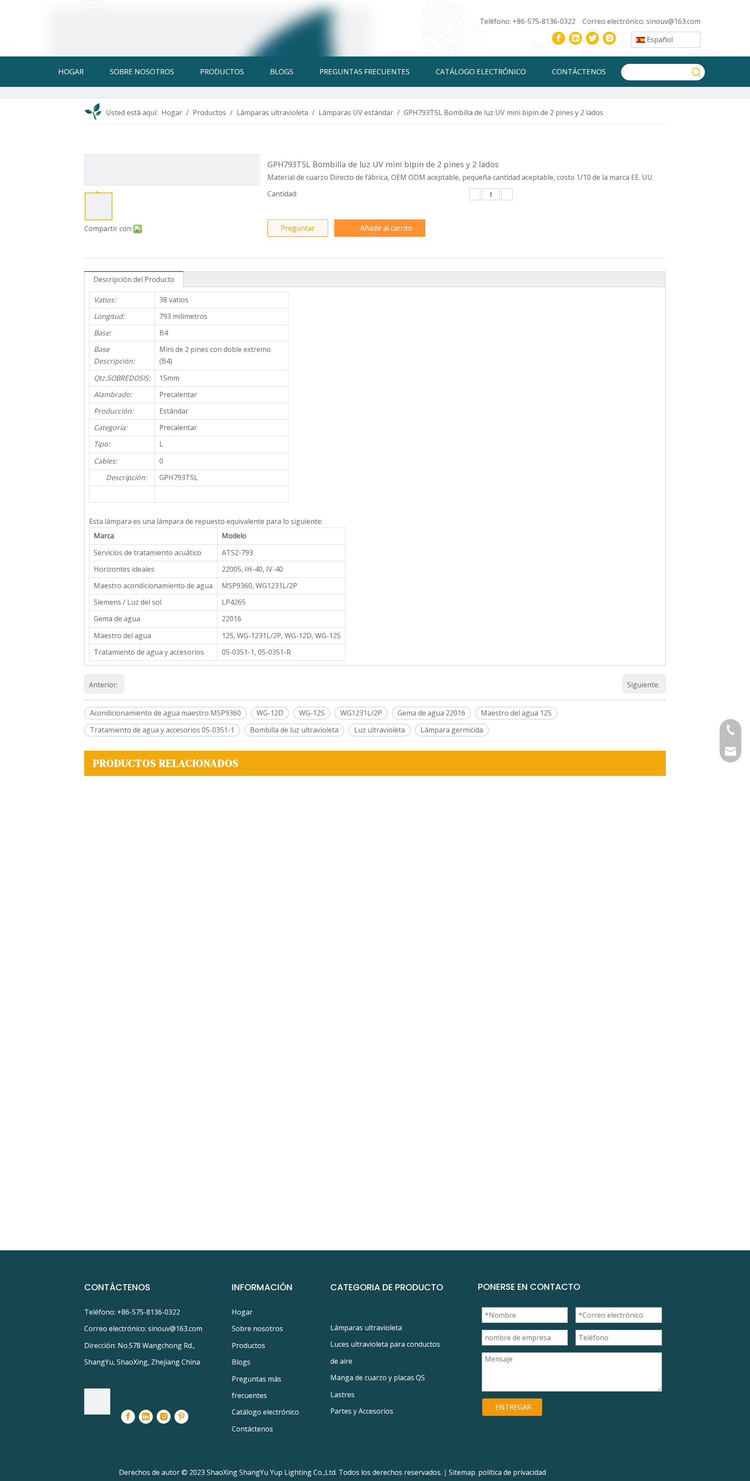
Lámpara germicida (452, 730)
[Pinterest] (181, 1417)
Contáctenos (252, 1429)
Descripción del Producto (133, 279)
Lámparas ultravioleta (366, 1327)
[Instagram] (609, 38)
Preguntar (298, 228)
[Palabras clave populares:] (696, 72)
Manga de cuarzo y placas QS (377, 1377)
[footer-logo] (97, 1401)
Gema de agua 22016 (431, 713)
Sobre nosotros (257, 1328)
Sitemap (462, 1472)
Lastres (342, 1394)
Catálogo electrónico (265, 1412)
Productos (248, 1345)
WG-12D (270, 713)
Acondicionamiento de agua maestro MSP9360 (165, 713)
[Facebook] (558, 38)
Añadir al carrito (386, 228)
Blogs (241, 1362)
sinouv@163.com (673, 21)
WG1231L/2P (361, 713)
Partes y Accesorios (361, 1411)
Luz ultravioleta (379, 730)
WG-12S (312, 713)
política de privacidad (512, 1472)
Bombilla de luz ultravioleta (294, 730)
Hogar (242, 1312)
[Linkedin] (575, 38)
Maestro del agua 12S (516, 713)
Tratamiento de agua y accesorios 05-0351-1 (162, 730)
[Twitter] (592, 38)
